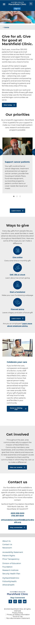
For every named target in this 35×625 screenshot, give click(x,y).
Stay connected (16, 527)
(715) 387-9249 (17, 516)
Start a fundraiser (17, 292)
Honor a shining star (16, 408)
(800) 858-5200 (17, 513)
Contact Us (7, 544)
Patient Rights (8, 555)
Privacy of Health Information (18, 614)
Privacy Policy (17, 613)
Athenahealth (8, 585)
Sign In (17, 9)
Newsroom (7, 548)
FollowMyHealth (9, 581)
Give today (8, 105)
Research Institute (10, 570)
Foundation (7, 567)
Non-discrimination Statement (18, 618)
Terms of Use (17, 616)
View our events (16, 467)
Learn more (16, 211)
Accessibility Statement (12, 552)
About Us (6, 541)
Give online (17, 257)
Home (6, 27)
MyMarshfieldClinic (10, 578)
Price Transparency (10, 559)
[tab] (13, 196)
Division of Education (11, 563)
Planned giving (17, 309)
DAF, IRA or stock (17, 275)
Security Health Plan (11, 573)
